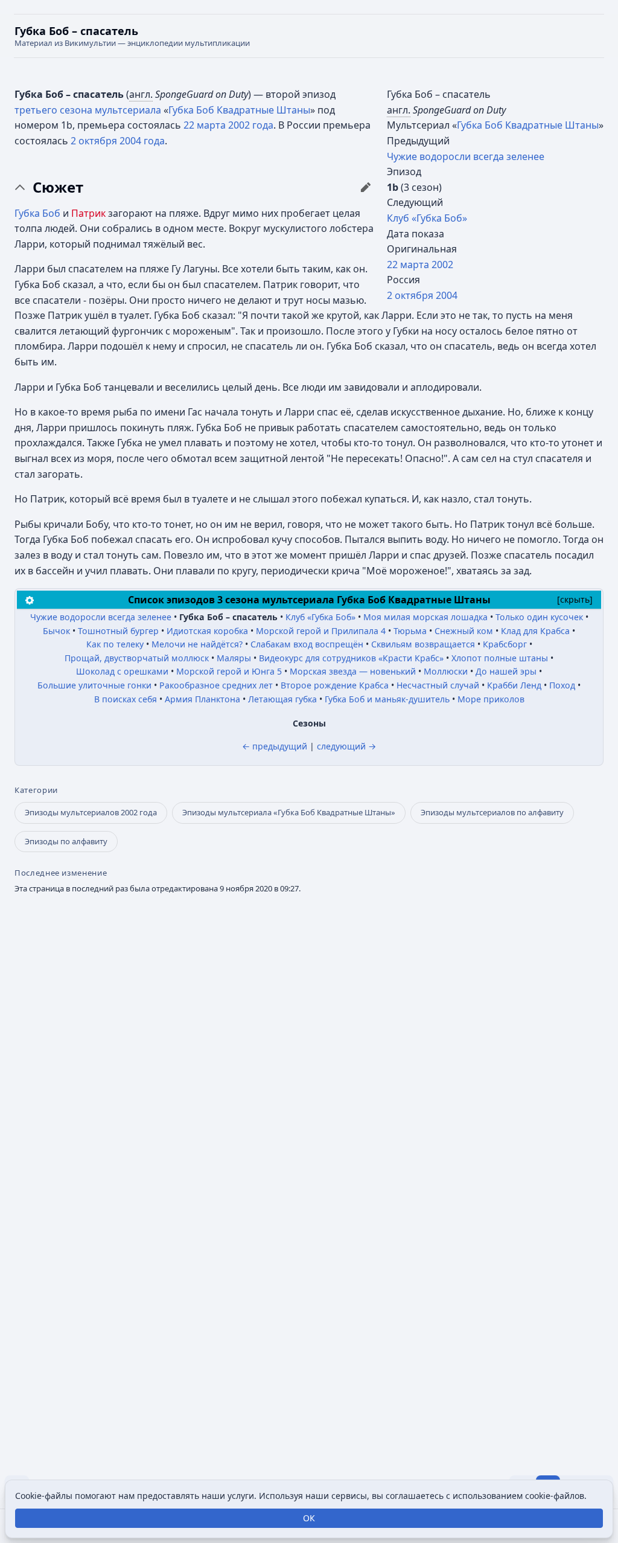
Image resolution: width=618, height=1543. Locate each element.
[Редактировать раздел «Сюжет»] (366, 187)
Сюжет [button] (58, 187)
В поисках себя (125, 699)
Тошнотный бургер (118, 631)
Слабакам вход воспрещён (306, 644)
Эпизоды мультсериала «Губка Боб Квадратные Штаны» (288, 812)
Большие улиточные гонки (94, 685)
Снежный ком (464, 631)
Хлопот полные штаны (499, 658)
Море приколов (490, 699)
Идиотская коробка (207, 631)
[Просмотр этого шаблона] (29, 599)
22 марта (408, 264)
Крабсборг (505, 644)
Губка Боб (37, 213)
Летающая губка (282, 699)
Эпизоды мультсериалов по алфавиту (492, 812)
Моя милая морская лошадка (425, 617)
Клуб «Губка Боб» (427, 218)
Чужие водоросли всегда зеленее (465, 156)
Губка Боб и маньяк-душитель (387, 699)
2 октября (410, 295)
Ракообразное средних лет (216, 685)
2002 (442, 264)
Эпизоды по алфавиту (66, 841)
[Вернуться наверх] (309, 36)
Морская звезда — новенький (353, 671)
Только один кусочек (539, 617)
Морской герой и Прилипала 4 (321, 631)
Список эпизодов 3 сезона (194, 599)
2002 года (250, 125)
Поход (562, 685)
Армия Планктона (202, 699)
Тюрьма (410, 631)
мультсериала (128, 110)
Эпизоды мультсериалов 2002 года (91, 812)
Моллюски (446, 671)
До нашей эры (506, 671)
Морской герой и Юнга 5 (229, 671)
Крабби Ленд (514, 685)
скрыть (575, 599)
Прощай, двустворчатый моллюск (137, 658)
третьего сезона (53, 110)
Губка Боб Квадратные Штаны (528, 125)
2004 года (142, 140)
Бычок (56, 631)
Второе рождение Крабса (335, 685)
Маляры (234, 658)
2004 (446, 295)
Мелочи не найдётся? (197, 644)
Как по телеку (115, 644)
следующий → (346, 746)
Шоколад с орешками (122, 671)
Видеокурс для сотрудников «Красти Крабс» (351, 658)
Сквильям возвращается (423, 644)
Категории (36, 790)
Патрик (88, 213)
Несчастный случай (438, 685)
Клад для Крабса (535, 631)
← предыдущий (274, 746)
